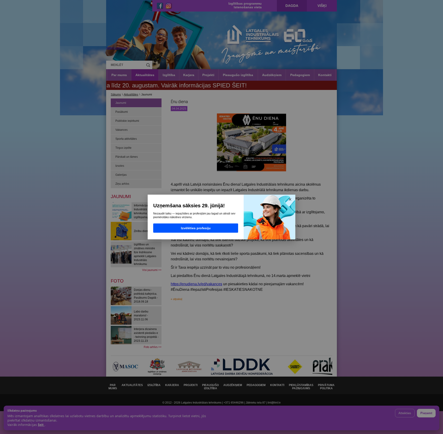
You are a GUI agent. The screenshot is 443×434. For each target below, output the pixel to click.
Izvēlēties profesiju (196, 228)
